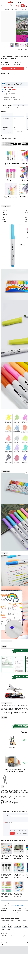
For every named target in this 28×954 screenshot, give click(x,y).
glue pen (3, 912)
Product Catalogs (19, 905)
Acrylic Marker (4, 908)
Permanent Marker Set (6, 929)
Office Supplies (7, 9)
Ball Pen (9, 926)
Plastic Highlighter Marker (7, 942)
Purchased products (17, 908)
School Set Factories (6, 935)
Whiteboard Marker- (17, 910)
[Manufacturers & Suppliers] (14, 2)
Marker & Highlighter (23, 9)
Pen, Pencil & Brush (14, 9)
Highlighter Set (5, 938)
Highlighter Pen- (4, 910)
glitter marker (16, 912)
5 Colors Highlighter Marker (16, 938)
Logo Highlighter (18, 942)
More (2, 944)
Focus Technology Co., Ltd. (16, 948)
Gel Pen (3, 926)
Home (2, 9)
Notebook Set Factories (18, 935)
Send (12, 833)
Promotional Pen (17, 926)
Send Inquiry (13, 68)
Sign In (3, 99)
